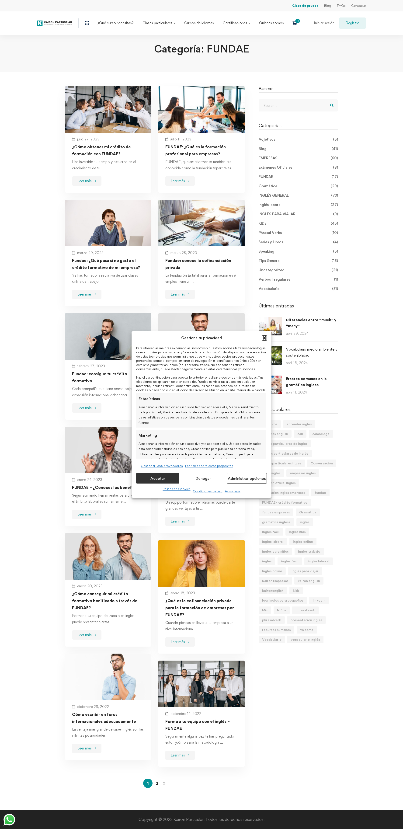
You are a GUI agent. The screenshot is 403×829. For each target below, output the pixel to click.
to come (306, 630)
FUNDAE (298, 176)
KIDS (298, 223)
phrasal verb (305, 610)
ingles (304, 522)
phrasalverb (271, 620)
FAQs (341, 5)
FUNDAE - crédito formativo (284, 502)
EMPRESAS (298, 158)
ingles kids (297, 532)
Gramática (298, 186)
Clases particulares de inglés (285, 453)
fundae (320, 493)
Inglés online (272, 571)
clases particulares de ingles (285, 444)
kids (296, 590)
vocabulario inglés (305, 639)
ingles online (303, 541)
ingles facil (271, 532)
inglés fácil (290, 561)
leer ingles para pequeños (282, 600)
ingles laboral (273, 541)
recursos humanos (276, 630)
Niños (281, 610)
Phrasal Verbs (298, 232)
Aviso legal (232, 491)
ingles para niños (275, 551)
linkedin (319, 600)
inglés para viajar (305, 571)
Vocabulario (298, 288)
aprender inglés (299, 424)
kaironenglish (273, 590)
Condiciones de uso (207, 491)
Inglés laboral (298, 204)
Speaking (298, 251)
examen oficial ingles (279, 483)
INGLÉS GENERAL (298, 195)
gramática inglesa (276, 522)
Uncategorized (298, 270)
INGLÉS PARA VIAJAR (298, 214)
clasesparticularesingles (281, 463)
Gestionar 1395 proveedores (162, 466)
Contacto (358, 5)
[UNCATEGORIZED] (270, 319)
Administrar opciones (247, 478)
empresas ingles (303, 473)
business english (275, 434)
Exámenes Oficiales (298, 167)
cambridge (321, 434)
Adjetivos (298, 139)
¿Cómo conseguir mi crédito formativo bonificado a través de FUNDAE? (104, 600)
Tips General (298, 260)
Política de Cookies (177, 489)
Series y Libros (298, 242)
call (300, 434)
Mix (265, 610)
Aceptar (157, 478)
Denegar (203, 478)
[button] (264, 338)
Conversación (322, 463)
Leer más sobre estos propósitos (209, 466)
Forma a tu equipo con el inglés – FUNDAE (197, 725)
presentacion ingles (306, 620)
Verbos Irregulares (298, 279)
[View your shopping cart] (296, 23)
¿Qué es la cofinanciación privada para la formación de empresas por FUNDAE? (199, 607)
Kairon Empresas (275, 581)
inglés (267, 561)
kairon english (309, 581)
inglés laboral (318, 561)
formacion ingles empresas (283, 493)
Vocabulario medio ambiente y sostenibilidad (311, 352)
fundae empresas (276, 512)
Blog (327, 5)
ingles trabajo (309, 551)
